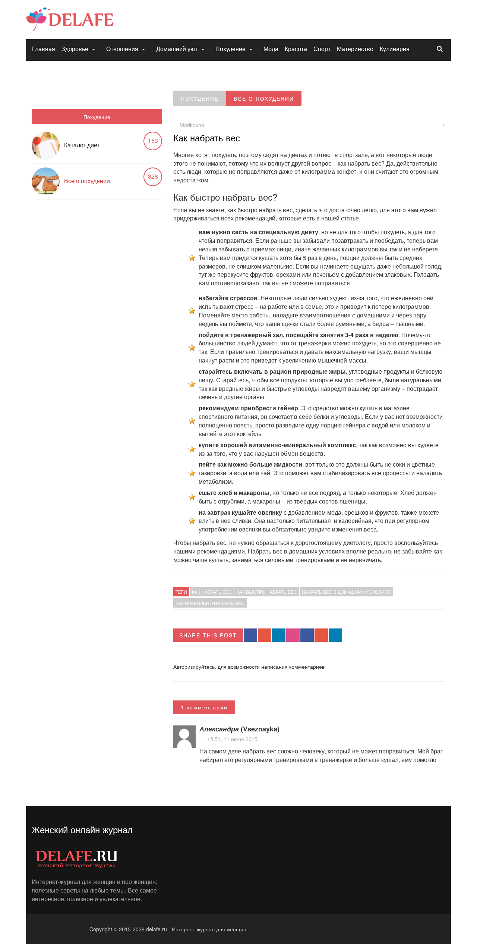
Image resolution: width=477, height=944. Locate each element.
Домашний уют (177, 48)
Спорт (322, 48)
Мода (270, 48)
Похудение (230, 48)
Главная (43, 48)
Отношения (122, 48)
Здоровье (74, 48)
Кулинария (395, 48)
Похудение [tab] (96, 116)
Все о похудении (87, 180)
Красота (296, 48)
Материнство (355, 48)
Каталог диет (81, 145)
